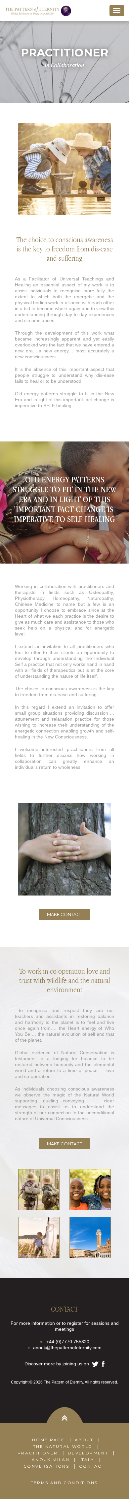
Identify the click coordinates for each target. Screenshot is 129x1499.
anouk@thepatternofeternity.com (67, 1347)
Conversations (46, 1466)
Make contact (64, 914)
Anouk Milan (50, 1459)
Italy (86, 1459)
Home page (48, 1439)
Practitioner (38, 1452)
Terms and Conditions (64, 1482)
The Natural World (63, 1446)
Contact (92, 1466)
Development (88, 1452)
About (84, 1439)
